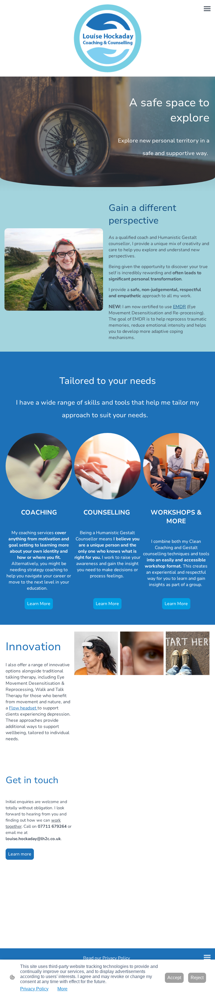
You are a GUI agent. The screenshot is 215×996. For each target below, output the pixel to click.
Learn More (38, 604)
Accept (174, 977)
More (62, 988)
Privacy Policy (34, 988)
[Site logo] (108, 38)
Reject (197, 977)
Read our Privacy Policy (107, 958)
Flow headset (23, 708)
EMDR (179, 307)
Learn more (19, 854)
